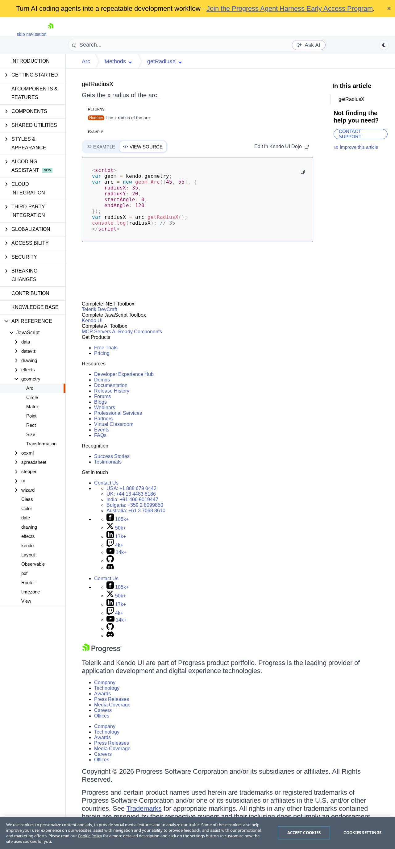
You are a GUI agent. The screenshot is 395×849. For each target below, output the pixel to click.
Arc (29, 388)
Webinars (104, 407)
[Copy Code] (302, 172)
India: (132, 499)
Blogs (100, 402)
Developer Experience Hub (124, 374)
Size (30, 434)
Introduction (30, 61)
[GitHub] (110, 561)
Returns (96, 109)
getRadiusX (97, 84)
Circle (32, 397)
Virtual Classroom (113, 424)
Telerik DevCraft (99, 309)
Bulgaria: (134, 505)
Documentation (110, 385)
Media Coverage (112, 704)
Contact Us (106, 482)
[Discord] (110, 568)
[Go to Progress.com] (102, 651)
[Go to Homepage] (50, 34)
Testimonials (108, 461)
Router (28, 582)
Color (26, 508)
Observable (33, 564)
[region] (197, 833)
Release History (111, 390)
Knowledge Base (35, 307)
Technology (106, 688)
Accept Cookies (304, 832)
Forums (102, 396)
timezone (30, 591)
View (26, 601)
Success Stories (112, 456)
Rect (31, 425)
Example (95, 132)
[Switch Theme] (384, 45)
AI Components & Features (34, 93)
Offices (101, 715)
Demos (102, 379)
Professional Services (118, 413)
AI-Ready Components (137, 331)
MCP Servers (96, 331)
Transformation (41, 443)
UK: (131, 494)
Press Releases (111, 699)
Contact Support (350, 134)
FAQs (100, 435)
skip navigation (32, 34)
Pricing (102, 353)
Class (27, 499)
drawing (29, 527)
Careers (103, 710)
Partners (103, 418)
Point (31, 415)
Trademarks (144, 808)
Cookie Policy (90, 836)
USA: (131, 488)
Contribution (30, 293)
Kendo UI (92, 320)
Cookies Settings (362, 832)
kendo (27, 545)
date (25, 517)
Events (101, 429)
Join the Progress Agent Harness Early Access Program (289, 8)
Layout (28, 554)
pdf (24, 573)
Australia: (135, 510)
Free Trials (106, 347)
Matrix (32, 406)
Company (104, 682)
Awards (102, 693)
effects (28, 536)
